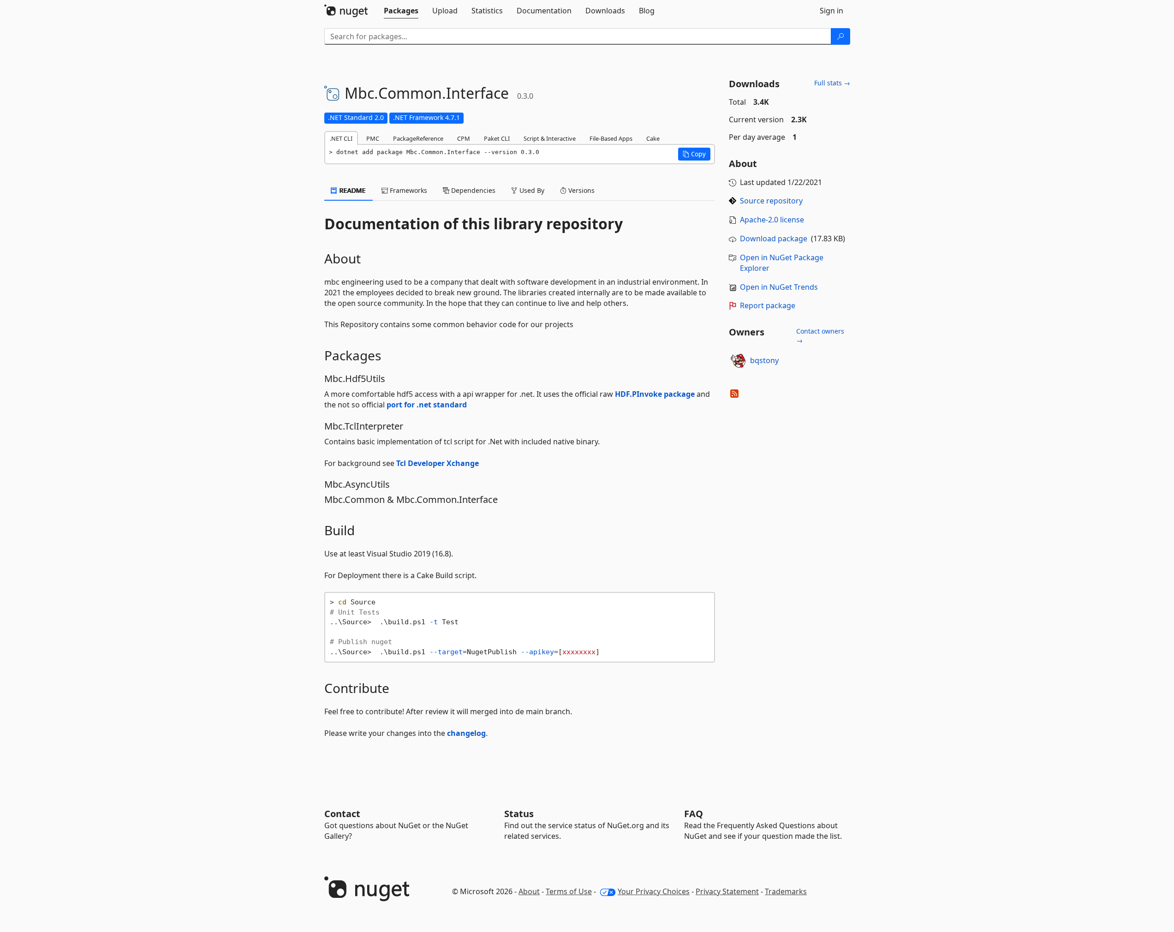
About (529, 891)
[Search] (840, 36)
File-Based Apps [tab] (611, 138)
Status (519, 813)
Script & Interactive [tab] (550, 138)
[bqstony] (738, 360)
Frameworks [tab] (407, 190)
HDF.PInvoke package (655, 394)
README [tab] (352, 190)
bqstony (764, 360)
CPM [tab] (463, 138)
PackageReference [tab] (418, 138)
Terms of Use (569, 891)
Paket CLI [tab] (497, 138)
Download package (773, 238)
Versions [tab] (580, 190)
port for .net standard (427, 405)
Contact (342, 813)
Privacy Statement (727, 891)
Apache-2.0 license (772, 220)
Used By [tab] (531, 190)
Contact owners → (820, 336)
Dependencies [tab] (472, 190)
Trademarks (786, 891)
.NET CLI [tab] (341, 138)
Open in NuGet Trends (779, 287)
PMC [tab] (372, 138)
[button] (694, 154)
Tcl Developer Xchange (437, 463)
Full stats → (832, 82)
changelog (466, 733)
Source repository (771, 201)
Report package (767, 305)
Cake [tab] (653, 138)
